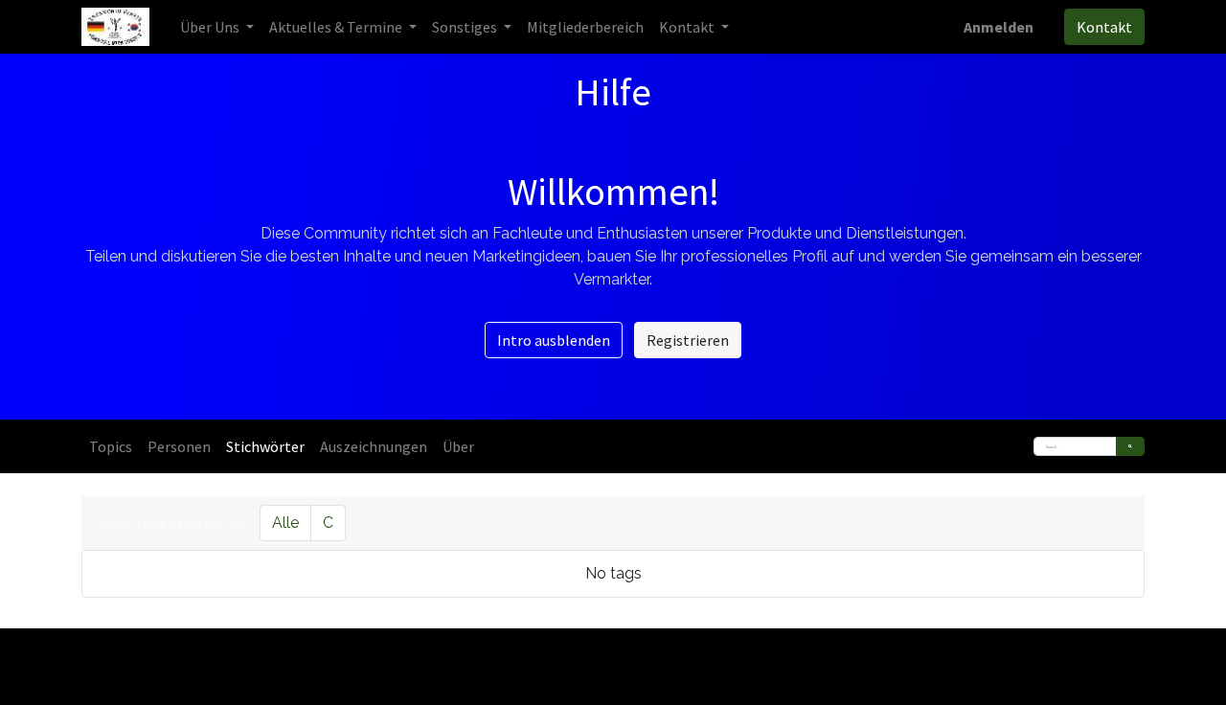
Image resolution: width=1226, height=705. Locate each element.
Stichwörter (265, 446)
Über (458, 446)
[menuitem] (585, 27)
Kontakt (1104, 26)
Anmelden (998, 26)
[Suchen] (1130, 446)
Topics (110, 446)
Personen (179, 446)
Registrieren (688, 340)
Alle (285, 522)
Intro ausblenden (553, 340)
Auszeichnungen (373, 446)
